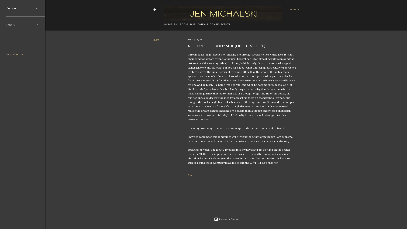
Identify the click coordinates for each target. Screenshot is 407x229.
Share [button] (156, 39)
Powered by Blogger (228, 219)
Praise (214, 24)
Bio (176, 24)
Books (184, 24)
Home (168, 24)
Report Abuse (15, 54)
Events (225, 24)
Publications (199, 24)
